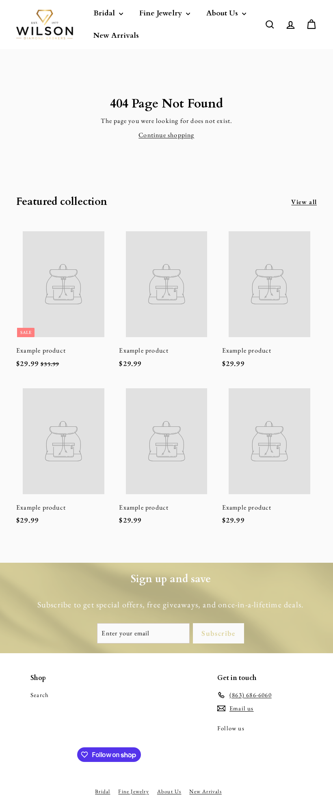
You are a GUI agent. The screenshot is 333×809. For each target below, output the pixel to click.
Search (39, 695)
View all (304, 202)
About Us (223, 13)
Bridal (105, 13)
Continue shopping (166, 135)
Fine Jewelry (161, 13)
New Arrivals (116, 35)
